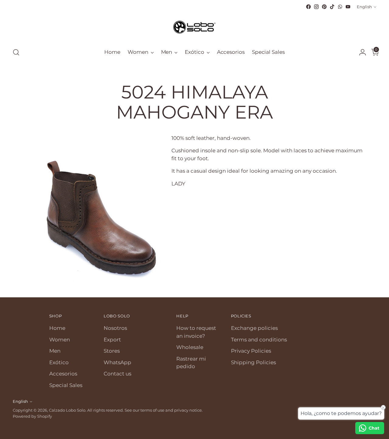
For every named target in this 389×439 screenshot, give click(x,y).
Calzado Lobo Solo (67, 410)
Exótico (59, 362)
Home (57, 328)
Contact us (117, 374)
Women (59, 340)
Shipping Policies (253, 362)
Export (112, 340)
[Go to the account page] (360, 52)
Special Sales (65, 385)
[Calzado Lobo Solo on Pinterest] (324, 6)
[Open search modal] (16, 52)
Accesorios (63, 374)
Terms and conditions (259, 340)
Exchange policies (254, 328)
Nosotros (115, 328)
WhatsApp (117, 362)
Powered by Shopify (32, 416)
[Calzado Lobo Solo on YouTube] (348, 6)
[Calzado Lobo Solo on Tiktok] (332, 6)
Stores (112, 351)
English (364, 6)
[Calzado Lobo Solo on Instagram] (316, 6)
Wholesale (189, 347)
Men (54, 351)
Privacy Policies (251, 351)
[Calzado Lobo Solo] (194, 26)
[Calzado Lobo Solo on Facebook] (308, 6)
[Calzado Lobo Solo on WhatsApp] (340, 6)
